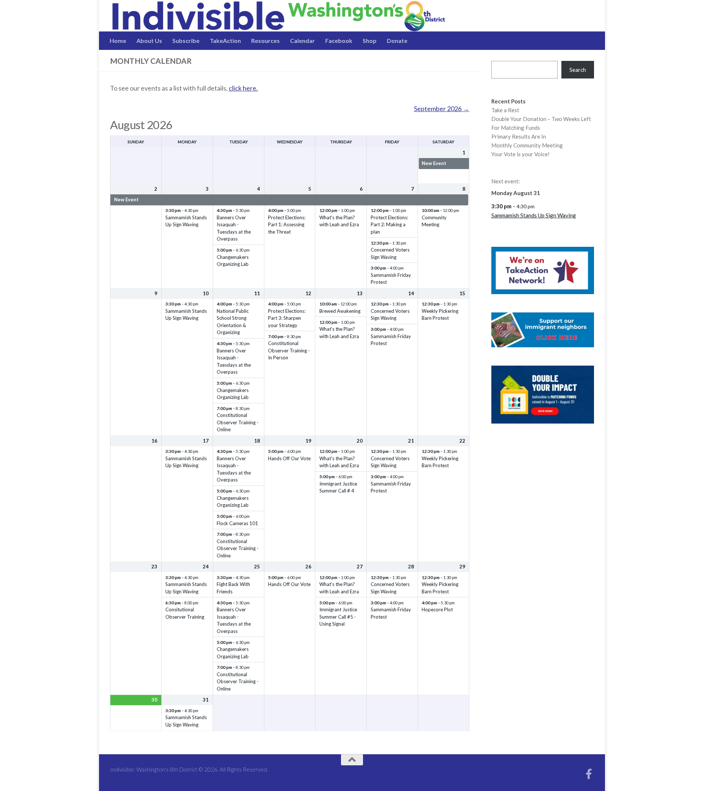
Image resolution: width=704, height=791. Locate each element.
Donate (397, 40)
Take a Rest (505, 110)
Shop (370, 40)
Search (577, 69)
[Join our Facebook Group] (589, 774)
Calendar (302, 40)
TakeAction (225, 40)
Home (118, 40)
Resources (265, 40)
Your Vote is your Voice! (520, 154)
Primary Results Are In (518, 136)
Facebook (338, 40)
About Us (149, 40)
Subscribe (185, 40)
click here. (243, 88)
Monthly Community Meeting (527, 145)
